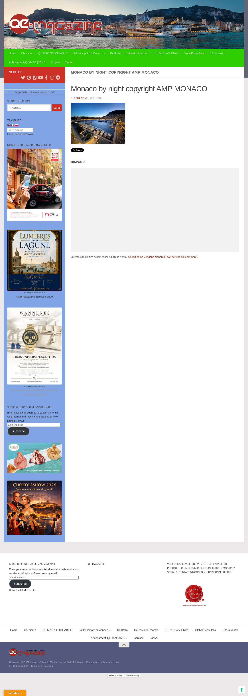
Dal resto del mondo (137, 53)
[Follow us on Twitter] (23, 77)
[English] (9, 125)
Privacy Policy (115, 675)
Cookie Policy (132, 675)
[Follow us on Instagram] (52, 77)
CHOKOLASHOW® (166, 53)
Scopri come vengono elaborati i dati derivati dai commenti (162, 256)
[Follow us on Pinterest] (29, 77)
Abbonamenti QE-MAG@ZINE (27, 62)
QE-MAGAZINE (96, 564)
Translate (30, 134)
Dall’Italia (115, 53)
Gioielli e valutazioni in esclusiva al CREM (34, 297)
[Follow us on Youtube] (40, 77)
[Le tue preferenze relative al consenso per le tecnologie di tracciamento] (241, 689)
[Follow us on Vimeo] (34, 77)
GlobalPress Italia (194, 53)
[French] (12, 125)
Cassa (68, 62)
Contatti (55, 62)
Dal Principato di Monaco (87, 53)
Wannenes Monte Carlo (34, 293)
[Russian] (16, 125)
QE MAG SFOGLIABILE (53, 53)
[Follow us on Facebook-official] (46, 77)
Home (12, 53)
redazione (81, 98)
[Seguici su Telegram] (58, 77)
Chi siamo (27, 53)
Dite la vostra (217, 53)
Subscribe (18, 431)
